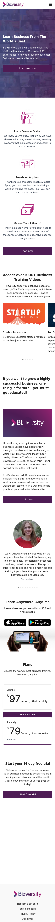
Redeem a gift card (27, 903)
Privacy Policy (27, 913)
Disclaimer (27, 918)
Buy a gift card (28, 908)
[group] (24, 315)
